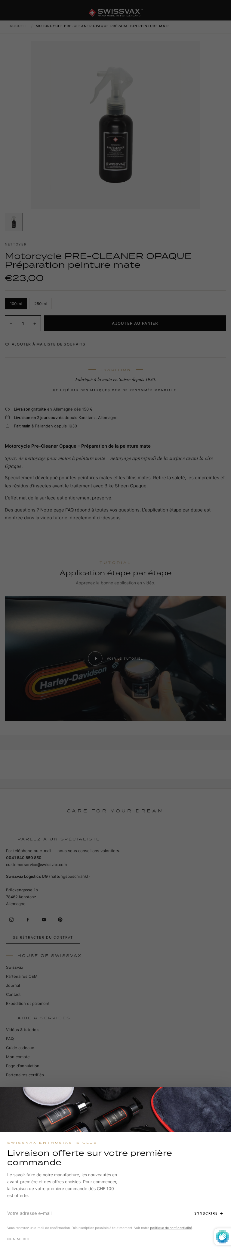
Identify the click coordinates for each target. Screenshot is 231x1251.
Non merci (18, 1239)
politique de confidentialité (171, 1228)
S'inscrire (206, 1213)
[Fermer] (221, 1097)
